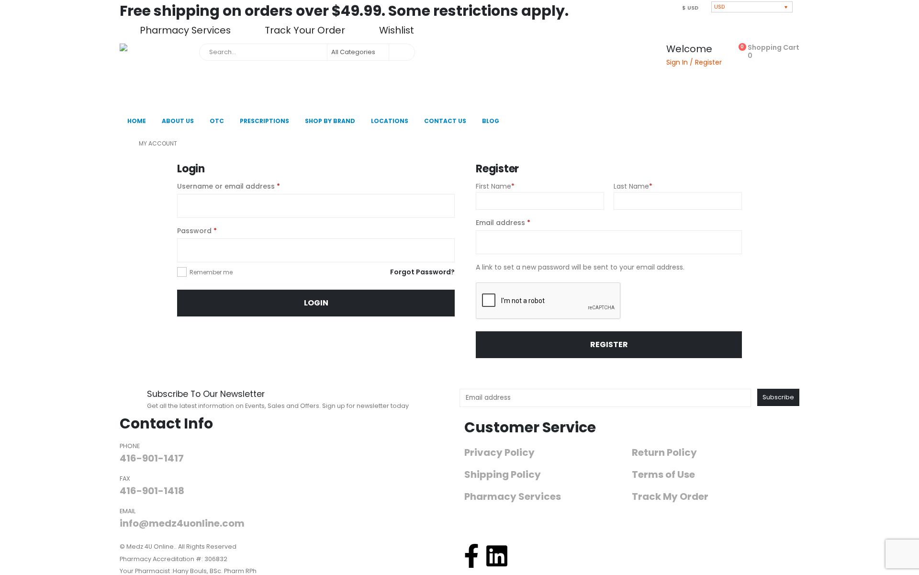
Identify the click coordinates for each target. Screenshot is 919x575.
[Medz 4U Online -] (157, 75)
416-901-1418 (152, 490)
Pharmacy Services (512, 496)
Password (212, 230)
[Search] (401, 52)
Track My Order (670, 496)
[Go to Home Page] (122, 143)
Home (136, 121)
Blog (490, 121)
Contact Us (445, 121)
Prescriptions (264, 121)
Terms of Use (663, 474)
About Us (178, 121)
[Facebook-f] (471, 556)
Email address (518, 222)
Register (609, 344)
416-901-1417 (152, 458)
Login (316, 302)
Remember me (211, 272)
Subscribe (778, 397)
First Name (495, 186)
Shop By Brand (330, 121)
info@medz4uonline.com (182, 523)
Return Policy (664, 452)
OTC (217, 121)
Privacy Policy (499, 452)
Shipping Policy (502, 474)
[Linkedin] (497, 556)
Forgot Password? (422, 272)
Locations (389, 121)
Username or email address (244, 185)
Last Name (633, 186)
